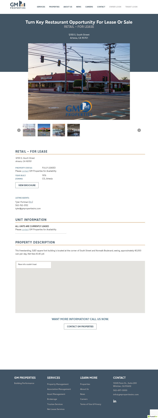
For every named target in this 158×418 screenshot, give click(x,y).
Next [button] (139, 130)
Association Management (59, 389)
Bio (30, 202)
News (82, 394)
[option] (79, 81)
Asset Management (56, 394)
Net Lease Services (56, 409)
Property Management (58, 384)
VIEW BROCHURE (27, 185)
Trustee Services (55, 404)
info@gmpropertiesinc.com (126, 394)
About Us (84, 389)
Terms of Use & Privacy (90, 404)
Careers (84, 399)
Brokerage (52, 399)
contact (25, 171)
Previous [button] (19, 130)
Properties (85, 384)
